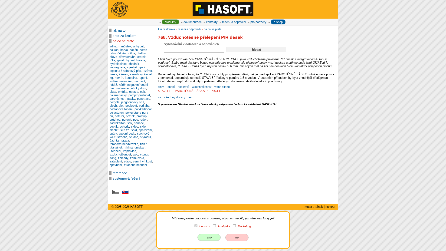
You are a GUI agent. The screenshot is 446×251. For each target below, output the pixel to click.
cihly (161, 87)
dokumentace (193, 22)
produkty (170, 22)
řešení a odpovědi (234, 22)
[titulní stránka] (223, 9)
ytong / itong (222, 87)
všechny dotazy (174, 97)
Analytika (224, 226)
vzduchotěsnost (202, 87)
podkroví (183, 87)
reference (120, 173)
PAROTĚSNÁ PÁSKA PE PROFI (197, 91)
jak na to (119, 30)
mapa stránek (314, 206)
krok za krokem (125, 36)
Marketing (244, 226)
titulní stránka (166, 29)
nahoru (329, 206)
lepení (171, 87)
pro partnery (258, 22)
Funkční (204, 226)
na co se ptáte (123, 41)
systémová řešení (126, 178)
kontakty (212, 22)
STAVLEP (164, 91)
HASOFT (136, 206)
